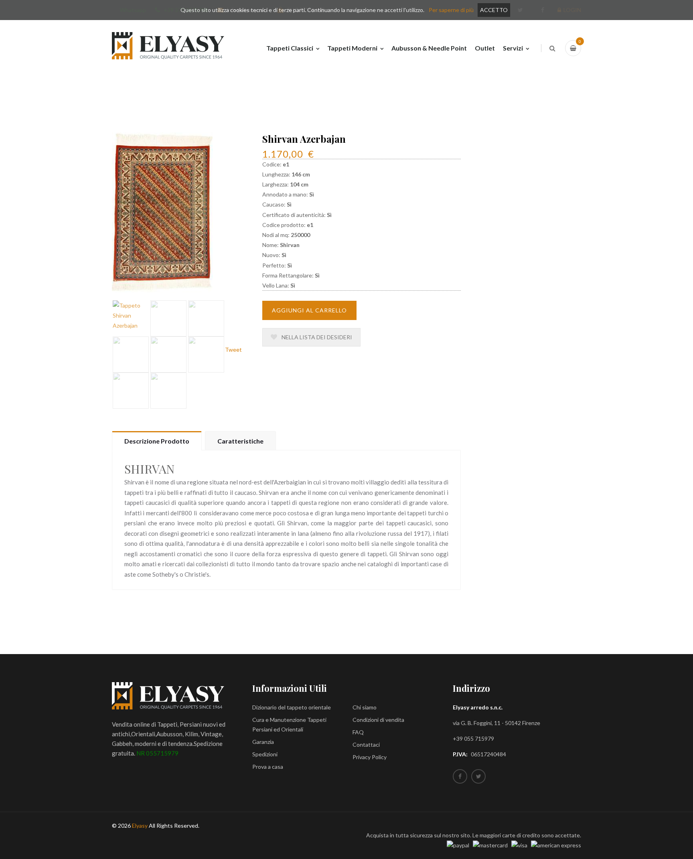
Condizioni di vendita (378, 719)
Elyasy (140, 825)
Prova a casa (267, 766)
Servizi (513, 48)
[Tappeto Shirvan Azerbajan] (162, 211)
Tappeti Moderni (352, 48)
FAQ (358, 732)
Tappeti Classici (289, 48)
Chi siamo (365, 707)
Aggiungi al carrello (309, 310)
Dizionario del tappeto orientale (291, 707)
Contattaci (366, 744)
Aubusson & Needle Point (429, 48)
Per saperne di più (451, 9)
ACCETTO (494, 9)
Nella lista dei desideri (316, 337)
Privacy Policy (370, 757)
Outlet (485, 48)
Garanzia (263, 741)
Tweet (233, 349)
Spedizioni (265, 754)
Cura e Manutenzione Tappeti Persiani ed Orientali (289, 724)
